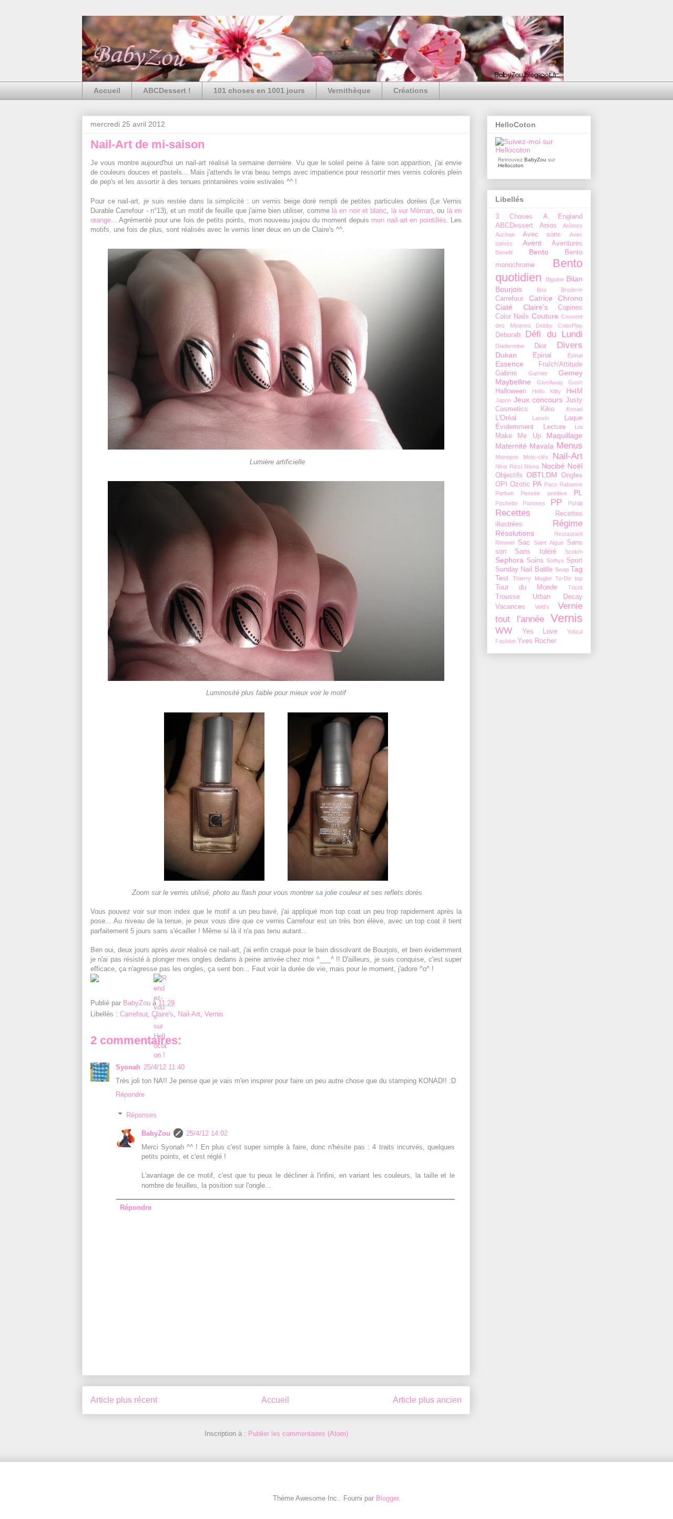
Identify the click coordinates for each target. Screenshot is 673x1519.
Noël (575, 466)
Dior (540, 346)
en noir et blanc (361, 211)
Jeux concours (538, 399)
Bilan (574, 278)
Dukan (506, 355)
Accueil (107, 90)
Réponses (141, 1114)
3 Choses (514, 216)
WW (503, 631)
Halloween (510, 391)
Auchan (505, 234)
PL (578, 492)
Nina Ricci (508, 466)
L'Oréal (505, 418)
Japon (503, 400)
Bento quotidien (539, 270)
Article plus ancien (427, 1399)
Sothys (555, 560)
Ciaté (504, 307)
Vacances (510, 606)
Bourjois (508, 289)
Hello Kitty (546, 391)
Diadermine (509, 346)
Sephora (509, 560)
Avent (532, 243)
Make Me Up (518, 436)
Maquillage (564, 435)
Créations (410, 90)
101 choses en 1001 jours (259, 90)
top (579, 578)
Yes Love (540, 631)
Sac (524, 542)
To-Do (563, 578)
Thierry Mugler (532, 578)
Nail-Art (189, 1014)
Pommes (534, 503)
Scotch (574, 551)
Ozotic (520, 484)
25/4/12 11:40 (164, 1067)
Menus (569, 446)
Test (501, 578)
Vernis (214, 1014)
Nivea (531, 466)
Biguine (555, 279)
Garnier (538, 373)
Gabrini (506, 373)
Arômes (573, 225)
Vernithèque (349, 90)
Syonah (128, 1067)
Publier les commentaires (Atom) (298, 1434)
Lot (579, 427)
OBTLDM (541, 475)
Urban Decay (558, 596)
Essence (509, 364)
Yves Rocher (536, 641)
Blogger (387, 1498)
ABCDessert (514, 225)
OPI (501, 484)
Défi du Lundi (554, 334)
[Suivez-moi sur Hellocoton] (539, 150)
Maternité (511, 446)
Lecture (554, 427)
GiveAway (550, 382)
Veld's (542, 607)
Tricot (575, 587)
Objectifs (509, 475)
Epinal (542, 355)
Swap (562, 569)
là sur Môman (412, 211)
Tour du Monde (526, 587)
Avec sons (542, 234)
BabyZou (137, 1003)
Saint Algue (549, 542)
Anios (548, 225)
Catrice (541, 298)
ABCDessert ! (167, 90)
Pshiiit (575, 503)
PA (537, 484)
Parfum (504, 493)
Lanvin (540, 418)
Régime (568, 523)
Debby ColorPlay (559, 325)
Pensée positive (543, 493)
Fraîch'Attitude (560, 364)
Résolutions (514, 533)
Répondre (130, 1094)
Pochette (506, 503)
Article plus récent (123, 1399)
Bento (538, 252)
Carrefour (133, 1014)
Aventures (567, 243)
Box (542, 290)
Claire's (535, 307)
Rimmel (504, 542)
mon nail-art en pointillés (408, 220)
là (334, 211)
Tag (576, 569)
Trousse (507, 596)
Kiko (547, 409)
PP (556, 502)
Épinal (575, 355)
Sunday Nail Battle (524, 569)
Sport (574, 560)
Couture (545, 316)
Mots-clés (535, 457)
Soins (535, 560)
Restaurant (568, 534)
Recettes (513, 513)
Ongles (572, 475)
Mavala (541, 446)
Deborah (508, 335)
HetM (574, 391)
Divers (570, 345)
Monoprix (507, 457)
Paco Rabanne (563, 484)
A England (563, 216)
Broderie (572, 290)
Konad (574, 409)
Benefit (504, 252)
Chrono (570, 298)
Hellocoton (511, 165)
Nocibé (553, 466)
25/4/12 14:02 (207, 1133)
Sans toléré (535, 551)
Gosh (575, 382)
